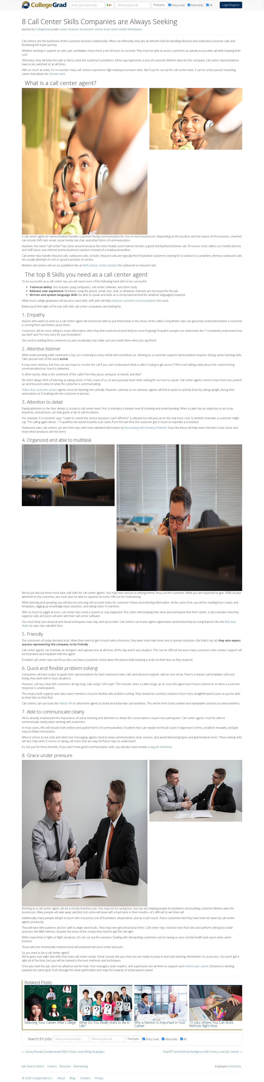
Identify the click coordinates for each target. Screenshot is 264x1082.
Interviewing (81, 1066)
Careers (52, 1066)
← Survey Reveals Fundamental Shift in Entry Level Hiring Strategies (63, 1051)
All (210, 5)
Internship (196, 5)
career (63, 29)
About (61, 1078)
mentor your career (196, 966)
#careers (73, 29)
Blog (72, 1078)
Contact (85, 1078)
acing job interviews (160, 747)
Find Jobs (159, 5)
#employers (134, 29)
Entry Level (178, 5)
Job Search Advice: (33, 1066)
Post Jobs (235, 1066)
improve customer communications (134, 300)
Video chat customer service (39, 390)
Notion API (66, 703)
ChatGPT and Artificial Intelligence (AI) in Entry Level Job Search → (202, 1051)
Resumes (65, 1066)
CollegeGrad (43, 29)
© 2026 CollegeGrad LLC (37, 1078)
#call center (111, 29)
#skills (123, 29)
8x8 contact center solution (100, 265)
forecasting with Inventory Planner (145, 428)
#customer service (91, 29)
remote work (57, 74)
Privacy (99, 1078)
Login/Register (231, 5)
